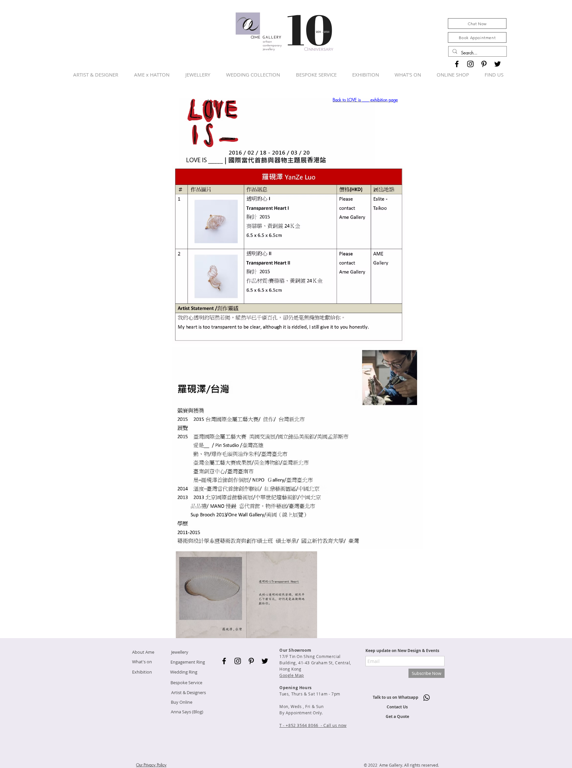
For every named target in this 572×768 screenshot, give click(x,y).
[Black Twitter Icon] (497, 64)
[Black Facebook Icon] (457, 64)
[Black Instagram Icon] (470, 64)
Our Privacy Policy (151, 765)
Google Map (291, 675)
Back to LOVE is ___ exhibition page (365, 100)
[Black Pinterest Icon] (484, 64)
